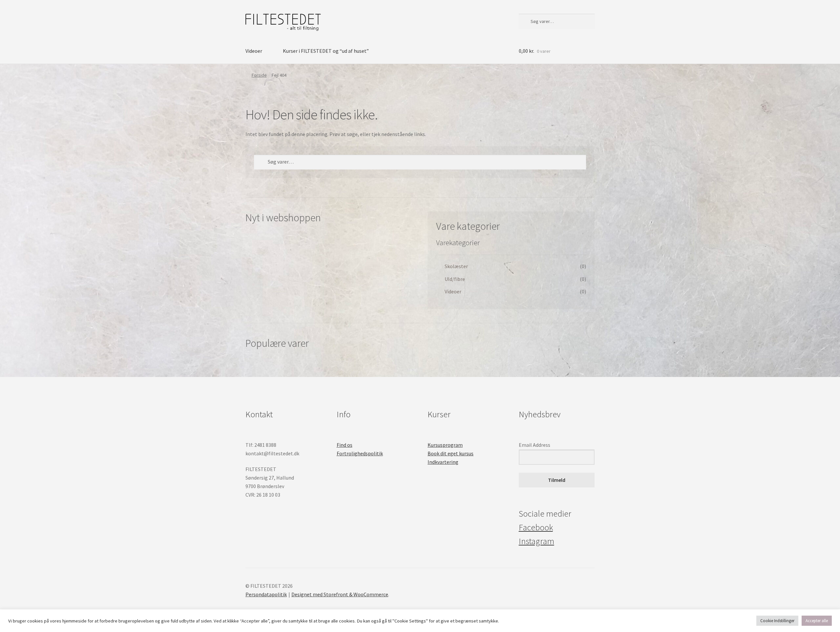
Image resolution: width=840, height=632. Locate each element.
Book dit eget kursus (450, 453)
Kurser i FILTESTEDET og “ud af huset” (326, 51)
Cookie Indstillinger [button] (777, 620)
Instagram (536, 541)
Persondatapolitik (266, 594)
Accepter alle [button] (817, 620)
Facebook (536, 527)
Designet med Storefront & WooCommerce (339, 594)
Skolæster (456, 266)
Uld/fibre (455, 279)
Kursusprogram (445, 445)
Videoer (253, 51)
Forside (259, 75)
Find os (344, 445)
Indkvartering (443, 462)
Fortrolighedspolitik (360, 453)
